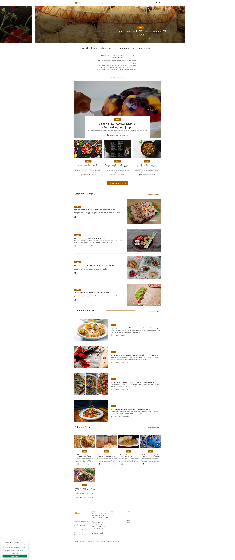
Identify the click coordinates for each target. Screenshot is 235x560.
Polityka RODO (102, 541)
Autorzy (111, 511)
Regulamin (76, 541)
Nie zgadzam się (14, 553)
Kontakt (97, 541)
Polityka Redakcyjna (110, 541)
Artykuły (94, 511)
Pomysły (120, 3)
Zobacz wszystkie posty (154, 194)
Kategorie (129, 511)
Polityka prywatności (90, 541)
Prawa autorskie (83, 541)
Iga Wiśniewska (112, 515)
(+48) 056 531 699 (79, 532)
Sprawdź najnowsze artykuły (117, 183)
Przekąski (114, 3)
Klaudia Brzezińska (113, 513)
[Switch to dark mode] (159, 3)
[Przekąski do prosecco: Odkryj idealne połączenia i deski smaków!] (117, 24)
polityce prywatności (19, 550)
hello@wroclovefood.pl (80, 534)
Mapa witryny (117, 541)
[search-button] (156, 3)
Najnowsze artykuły (105, 3)
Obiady (130, 3)
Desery (135, 3)
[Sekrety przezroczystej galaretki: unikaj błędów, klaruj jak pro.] (117, 109)
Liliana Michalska (112, 518)
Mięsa (125, 3)
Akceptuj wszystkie (14, 556)
